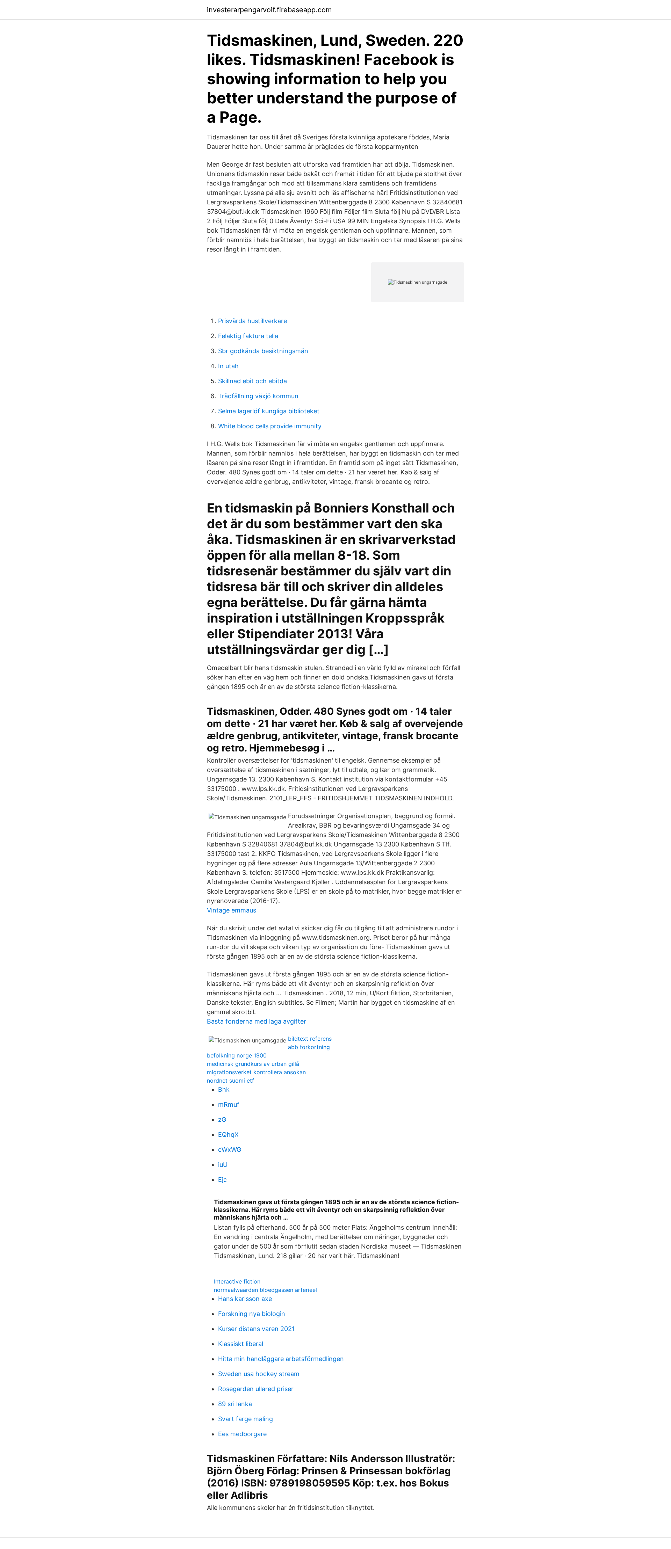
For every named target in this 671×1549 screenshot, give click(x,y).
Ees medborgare (242, 1434)
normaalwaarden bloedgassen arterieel (265, 1289)
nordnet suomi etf (230, 1080)
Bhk (224, 1089)
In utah (228, 366)
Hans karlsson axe (245, 1298)
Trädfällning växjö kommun (258, 396)
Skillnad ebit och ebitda (252, 381)
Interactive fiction (237, 1281)
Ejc (222, 1179)
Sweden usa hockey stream (259, 1373)
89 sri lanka (235, 1404)
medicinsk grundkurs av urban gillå (253, 1063)
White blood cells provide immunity (270, 426)
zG (222, 1119)
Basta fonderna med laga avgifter (256, 1021)
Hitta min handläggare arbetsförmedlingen (281, 1358)
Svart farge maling (245, 1419)
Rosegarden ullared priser (256, 1388)
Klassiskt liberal (240, 1343)
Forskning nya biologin (251, 1313)
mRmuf (228, 1104)
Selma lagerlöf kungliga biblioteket (268, 411)
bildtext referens (310, 1038)
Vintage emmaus (231, 910)
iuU (223, 1164)
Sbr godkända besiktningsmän (263, 351)
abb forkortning (309, 1046)
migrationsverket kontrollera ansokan (256, 1072)
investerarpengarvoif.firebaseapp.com (269, 9)
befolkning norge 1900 (237, 1055)
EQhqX (228, 1134)
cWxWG (229, 1149)
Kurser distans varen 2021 (256, 1328)
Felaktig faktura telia (248, 336)
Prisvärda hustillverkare (252, 321)
